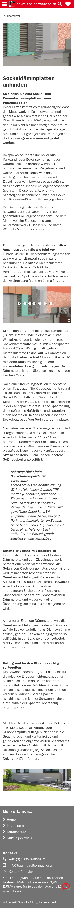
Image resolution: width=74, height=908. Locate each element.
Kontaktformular (21, 871)
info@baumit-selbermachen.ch (32, 865)
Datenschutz (16, 832)
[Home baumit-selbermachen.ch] (12, 4)
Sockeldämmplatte (17, 344)
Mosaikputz (18, 728)
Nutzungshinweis (19, 838)
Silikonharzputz (14, 732)
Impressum (15, 826)
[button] (68, 4)
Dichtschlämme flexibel (20, 353)
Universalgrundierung (18, 750)
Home (11, 819)
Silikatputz (37, 728)
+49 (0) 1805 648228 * (27, 859)
